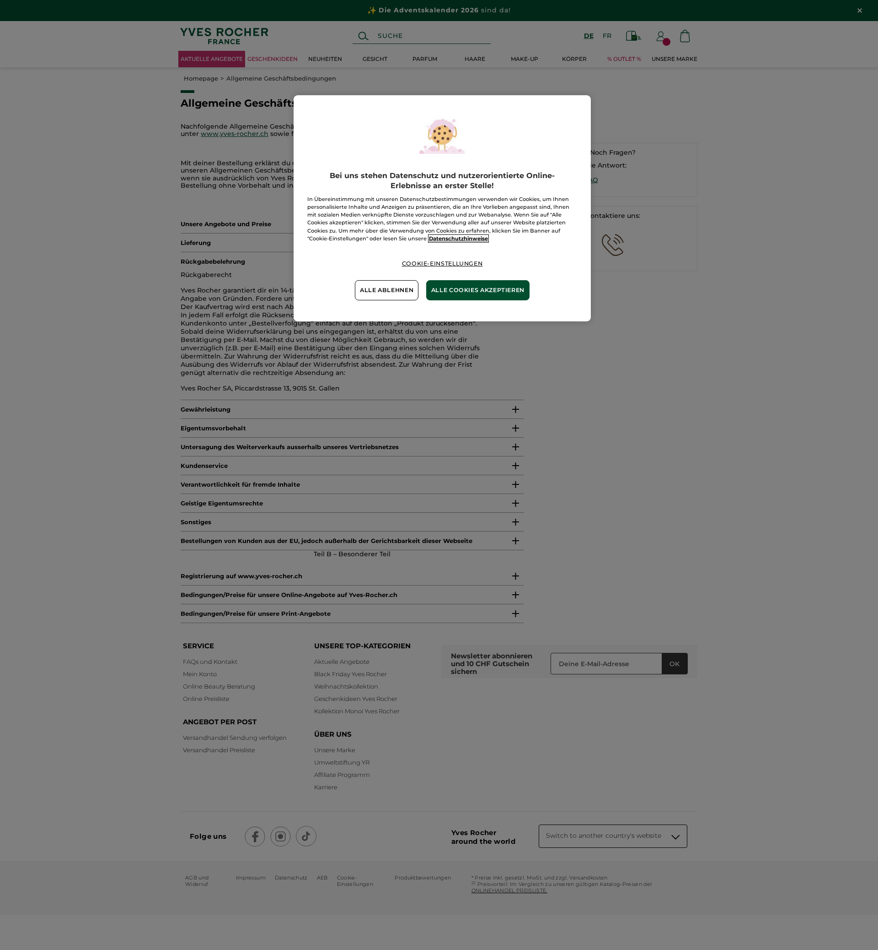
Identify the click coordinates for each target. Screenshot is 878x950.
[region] (442, 208)
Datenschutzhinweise (458, 238)
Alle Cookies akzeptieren (478, 290)
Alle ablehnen (386, 290)
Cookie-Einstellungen (442, 263)
